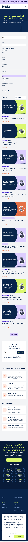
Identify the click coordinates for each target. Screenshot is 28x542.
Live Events (16, 509)
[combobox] (14, 37)
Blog (15, 504)
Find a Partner (4, 507)
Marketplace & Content (6, 499)
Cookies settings (14, 533)
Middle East (4, 140)
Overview (3, 504)
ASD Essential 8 (5, 295)
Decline (8, 536)
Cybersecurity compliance (8, 218)
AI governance (5, 116)
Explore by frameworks (18, 497)
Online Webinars (17, 507)
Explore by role (17, 495)
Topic (3, 42)
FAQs (15, 505)
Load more (14, 334)
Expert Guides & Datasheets (19, 510)
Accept (19, 536)
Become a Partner (5, 505)
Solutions (3, 495)
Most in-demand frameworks (8, 48)
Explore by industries (18, 499)
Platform (3, 497)
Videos (15, 512)
